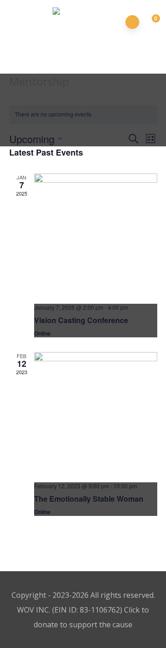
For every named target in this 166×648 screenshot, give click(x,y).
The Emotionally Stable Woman (88, 498)
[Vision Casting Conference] (95, 235)
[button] (150, 22)
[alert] (83, 114)
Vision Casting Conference (81, 320)
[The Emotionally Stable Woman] (95, 413)
